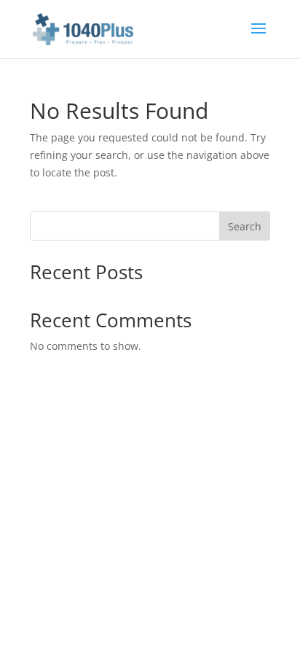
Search (244, 226)
